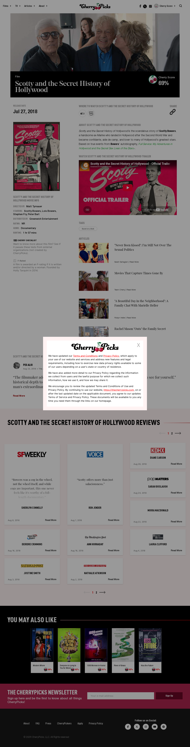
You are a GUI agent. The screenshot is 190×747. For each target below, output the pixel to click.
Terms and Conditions (85, 355)
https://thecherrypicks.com (119, 389)
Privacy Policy (111, 355)
